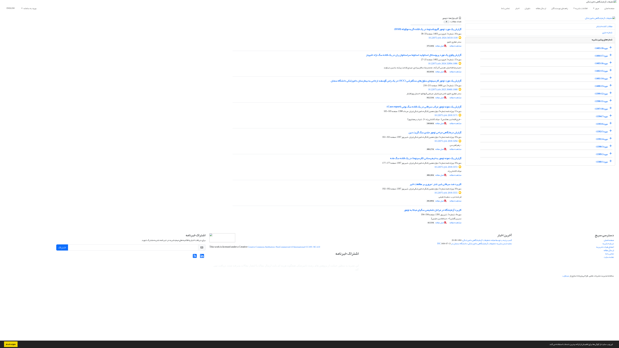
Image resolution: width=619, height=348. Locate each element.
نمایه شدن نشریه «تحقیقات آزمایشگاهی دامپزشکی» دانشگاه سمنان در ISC (474, 243)
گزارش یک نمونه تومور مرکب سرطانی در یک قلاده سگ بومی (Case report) (424, 106)
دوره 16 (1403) (601, 63)
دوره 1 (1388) (602, 162)
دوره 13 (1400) (601, 86)
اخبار (517, 8)
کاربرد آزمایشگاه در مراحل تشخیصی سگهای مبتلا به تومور (432, 210)
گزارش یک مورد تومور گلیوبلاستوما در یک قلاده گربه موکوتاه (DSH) (427, 29)
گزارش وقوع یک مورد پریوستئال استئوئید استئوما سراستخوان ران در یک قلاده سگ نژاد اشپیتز (413, 55)
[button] (548, 344)
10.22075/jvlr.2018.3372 (445, 167)
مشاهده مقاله (455, 46)
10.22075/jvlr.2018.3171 (445, 115)
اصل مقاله (435, 46)
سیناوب (565, 276)
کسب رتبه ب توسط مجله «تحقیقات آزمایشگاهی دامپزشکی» (487, 240)
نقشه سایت (609, 257)
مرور (597, 8)
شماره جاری (607, 32)
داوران (527, 8)
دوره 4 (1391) (602, 139)
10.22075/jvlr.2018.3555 (445, 193)
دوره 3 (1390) (602, 147)
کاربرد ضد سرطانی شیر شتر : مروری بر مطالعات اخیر (435, 184)
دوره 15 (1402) (601, 71)
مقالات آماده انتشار (604, 26)
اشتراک (62, 247)
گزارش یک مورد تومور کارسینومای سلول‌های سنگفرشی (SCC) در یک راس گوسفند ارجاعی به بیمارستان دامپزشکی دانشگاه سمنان (396, 80)
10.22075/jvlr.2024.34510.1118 (442, 38)
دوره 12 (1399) (601, 94)
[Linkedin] (202, 257)
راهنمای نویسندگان (559, 8)
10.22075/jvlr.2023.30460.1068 (442, 89)
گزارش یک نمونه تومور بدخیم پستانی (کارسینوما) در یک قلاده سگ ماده (425, 158)
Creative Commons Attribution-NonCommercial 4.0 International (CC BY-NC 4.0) (284, 247)
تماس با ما (505, 8)
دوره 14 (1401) (601, 78)
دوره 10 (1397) (601, 109)
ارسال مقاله (541, 8)
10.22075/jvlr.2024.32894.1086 (442, 63)
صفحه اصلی (609, 8)
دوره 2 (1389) (602, 154)
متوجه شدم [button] (11, 344)
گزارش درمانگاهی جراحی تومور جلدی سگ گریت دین (435, 132)
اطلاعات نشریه (581, 8)
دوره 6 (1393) (602, 124)
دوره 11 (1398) (601, 101)
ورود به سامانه (29, 8)
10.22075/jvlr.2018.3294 (445, 141)
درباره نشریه (608, 243)
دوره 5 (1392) (602, 131)
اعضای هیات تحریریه (605, 247)
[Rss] (194, 257)
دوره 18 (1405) (601, 48)
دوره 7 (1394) (602, 116)
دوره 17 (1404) (601, 56)
